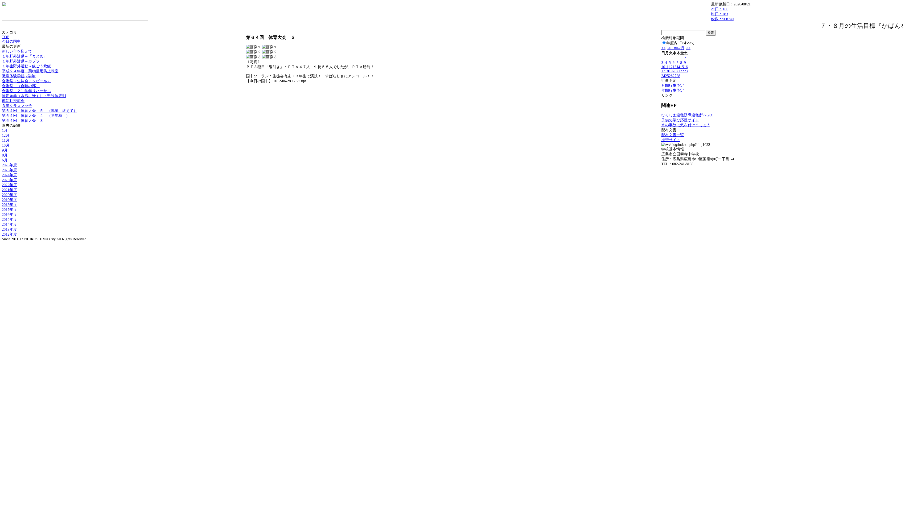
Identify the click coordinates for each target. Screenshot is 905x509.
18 (667, 71)
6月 (5, 160)
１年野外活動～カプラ (21, 61)
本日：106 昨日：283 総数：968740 (722, 14)
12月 (5, 135)
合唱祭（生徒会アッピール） (26, 81)
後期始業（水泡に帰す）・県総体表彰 (34, 96)
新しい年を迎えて (17, 51)
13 (674, 67)
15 (682, 67)
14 (678, 67)
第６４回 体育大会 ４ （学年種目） (36, 116)
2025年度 (9, 170)
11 (667, 67)
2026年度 (9, 165)
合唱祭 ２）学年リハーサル (26, 91)
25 (667, 76)
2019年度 (9, 200)
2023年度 (9, 180)
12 (671, 67)
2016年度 (9, 215)
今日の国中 (11, 41)
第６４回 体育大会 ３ (22, 121)
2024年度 (9, 175)
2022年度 (9, 185)
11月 (5, 140)
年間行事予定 (672, 90)
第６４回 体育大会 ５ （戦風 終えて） (39, 111)
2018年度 (9, 205)
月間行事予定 (672, 85)
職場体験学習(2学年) (19, 76)
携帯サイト (670, 140)
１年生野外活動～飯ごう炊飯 (26, 66)
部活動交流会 (13, 101)
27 (674, 76)
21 (678, 71)
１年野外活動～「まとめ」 (24, 56)
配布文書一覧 (672, 135)
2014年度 (9, 224)
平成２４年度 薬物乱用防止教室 (30, 71)
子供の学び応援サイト (680, 120)
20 (674, 71)
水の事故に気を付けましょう (685, 125)
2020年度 (9, 195)
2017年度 (9, 210)
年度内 (672, 43)
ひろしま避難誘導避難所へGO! (687, 115)
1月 (5, 130)
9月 (5, 150)
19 (671, 71)
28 (678, 76)
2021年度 (9, 190)
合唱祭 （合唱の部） (21, 86)
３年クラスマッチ (17, 106)
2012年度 (9, 234)
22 (682, 71)
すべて (689, 43)
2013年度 (9, 229)
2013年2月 (675, 48)
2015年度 (9, 220)
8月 (5, 155)
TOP (5, 37)
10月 (5, 145)
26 (671, 76)
